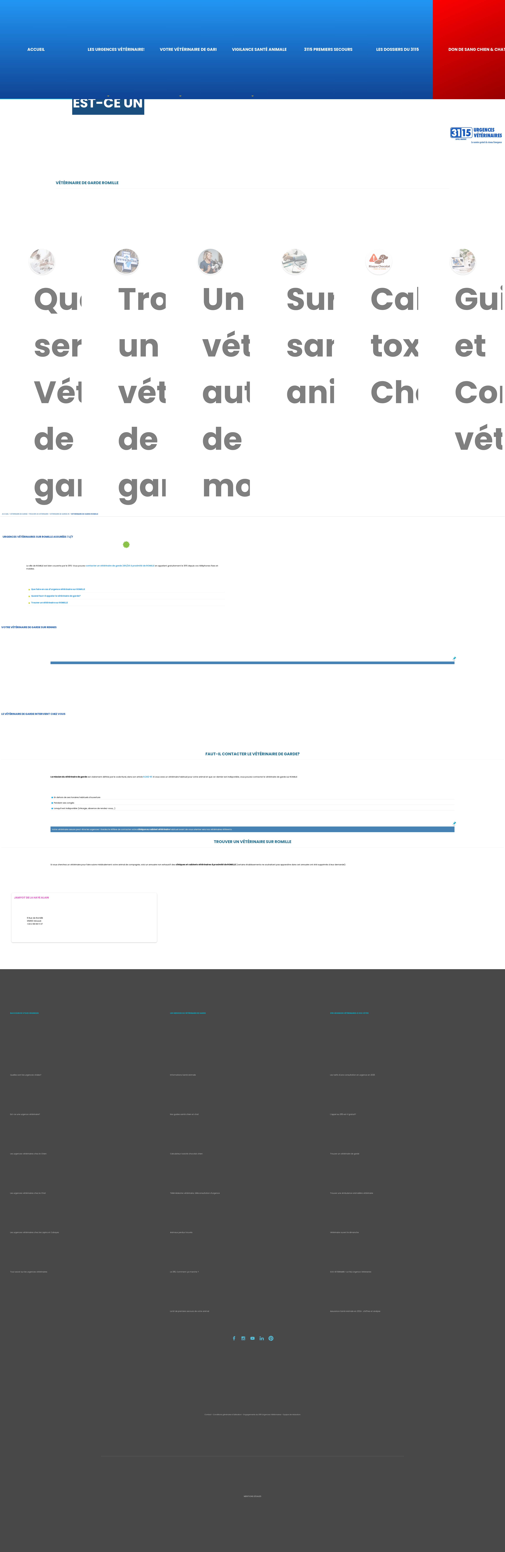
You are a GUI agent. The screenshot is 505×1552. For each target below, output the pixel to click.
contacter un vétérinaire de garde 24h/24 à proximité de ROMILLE (120, 565)
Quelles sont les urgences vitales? (25, 1094)
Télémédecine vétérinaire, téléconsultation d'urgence (195, 1331)
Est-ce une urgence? (108, 192)
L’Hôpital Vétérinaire (180, 117)
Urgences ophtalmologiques (108, 117)
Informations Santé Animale (183, 1094)
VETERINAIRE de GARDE (18, 514)
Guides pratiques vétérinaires (252, 154)
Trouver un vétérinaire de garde (344, 1252)
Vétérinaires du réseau (180, 154)
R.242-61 (147, 776)
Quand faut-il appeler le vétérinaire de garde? (56, 596)
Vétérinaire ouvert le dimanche (344, 1410)
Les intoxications (108, 154)
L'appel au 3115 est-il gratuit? (343, 1173)
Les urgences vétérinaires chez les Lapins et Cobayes (34, 1410)
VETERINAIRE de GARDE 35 (59, 514)
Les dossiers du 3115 (397, 49)
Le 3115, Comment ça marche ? (184, 1489)
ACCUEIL (5, 514)
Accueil (36, 49)
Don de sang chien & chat (476, 49)
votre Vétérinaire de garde (188, 49)
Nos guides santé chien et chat (184, 1173)
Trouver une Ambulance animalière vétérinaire (351, 1331)
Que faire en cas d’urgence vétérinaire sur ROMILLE (58, 589)
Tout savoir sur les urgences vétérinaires (28, 1489)
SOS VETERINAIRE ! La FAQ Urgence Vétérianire (350, 1489)
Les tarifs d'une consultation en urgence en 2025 (352, 1094)
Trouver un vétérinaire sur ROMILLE (49, 602)
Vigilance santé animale (259, 49)
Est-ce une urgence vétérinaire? (25, 1173)
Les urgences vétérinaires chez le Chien (28, 1252)
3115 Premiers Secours (328, 49)
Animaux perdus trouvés (181, 1410)
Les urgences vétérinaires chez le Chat (28, 1331)
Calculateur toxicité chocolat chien (186, 1252)
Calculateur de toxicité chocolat (252, 117)
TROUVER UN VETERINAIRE (38, 514)
